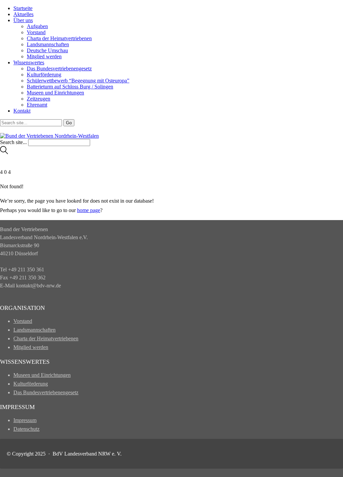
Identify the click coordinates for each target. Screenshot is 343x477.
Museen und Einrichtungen (55, 92)
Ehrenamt (37, 105)
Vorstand (36, 32)
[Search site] (4, 152)
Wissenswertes (28, 62)
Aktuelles (23, 14)
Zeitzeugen (38, 98)
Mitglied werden (44, 56)
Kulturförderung (44, 74)
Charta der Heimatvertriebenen (59, 38)
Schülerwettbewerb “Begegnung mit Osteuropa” (78, 80)
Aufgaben (37, 26)
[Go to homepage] (49, 136)
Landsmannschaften (48, 44)
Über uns (23, 20)
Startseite (22, 8)
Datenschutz (26, 429)
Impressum (25, 420)
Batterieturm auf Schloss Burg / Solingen (70, 86)
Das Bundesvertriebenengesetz (59, 68)
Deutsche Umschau (47, 50)
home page (88, 210)
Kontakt (21, 111)
